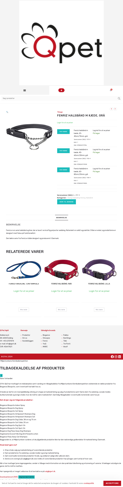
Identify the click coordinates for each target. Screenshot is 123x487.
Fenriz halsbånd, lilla (99, 284)
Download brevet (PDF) (9, 477)
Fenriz (82, 198)
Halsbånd (76, 198)
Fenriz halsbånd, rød (61, 284)
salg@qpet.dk (50, 471)
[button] (25, 90)
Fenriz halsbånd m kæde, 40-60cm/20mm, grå (81, 152)
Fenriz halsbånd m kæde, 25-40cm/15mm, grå (81, 133)
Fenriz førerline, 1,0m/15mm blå (24, 284)
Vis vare (63, 131)
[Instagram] (116, 356)
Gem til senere (67, 202)
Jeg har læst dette (26, 477)
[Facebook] (112, 356)
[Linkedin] (119, 356)
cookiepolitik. (89, 483)
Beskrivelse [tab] (61, 218)
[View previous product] (111, 109)
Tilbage (60, 112)
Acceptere (112, 483)
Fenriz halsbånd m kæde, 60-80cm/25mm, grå (81, 171)
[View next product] (115, 109)
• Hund (69, 198)
